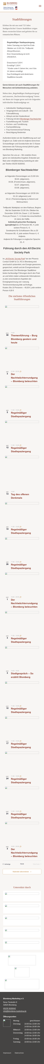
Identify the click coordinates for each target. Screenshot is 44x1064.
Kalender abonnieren (21, 871)
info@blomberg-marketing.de (14, 1011)
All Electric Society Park (15, 259)
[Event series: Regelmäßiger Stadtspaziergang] (20, 410)
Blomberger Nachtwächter (30, 119)
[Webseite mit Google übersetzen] (28, 6)
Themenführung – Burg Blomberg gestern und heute (24, 339)
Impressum (7, 1053)
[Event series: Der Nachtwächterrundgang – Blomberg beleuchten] (20, 371)
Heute (22, 864)
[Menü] (40, 6)
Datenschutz (19, 1053)
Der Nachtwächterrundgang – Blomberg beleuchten (24, 377)
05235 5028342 (9, 1008)
